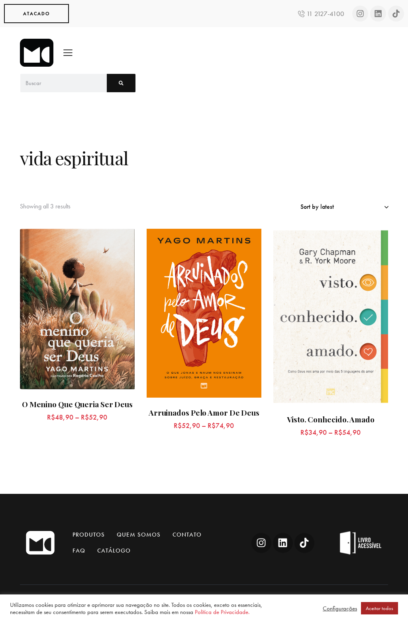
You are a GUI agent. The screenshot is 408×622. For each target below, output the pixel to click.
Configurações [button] (340, 608)
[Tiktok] (396, 14)
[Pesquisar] (121, 83)
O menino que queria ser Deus (77, 404)
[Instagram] (360, 14)
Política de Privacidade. (222, 612)
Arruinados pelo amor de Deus (204, 413)
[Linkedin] (378, 14)
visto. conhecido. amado (331, 419)
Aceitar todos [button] (379, 608)
